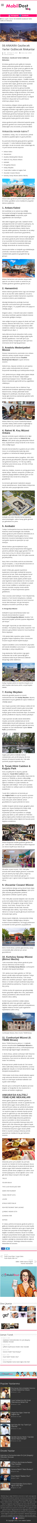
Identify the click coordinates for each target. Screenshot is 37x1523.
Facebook (25, 15)
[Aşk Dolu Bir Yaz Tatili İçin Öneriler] (5, 1429)
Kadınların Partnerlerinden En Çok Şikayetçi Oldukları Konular (16, 1456)
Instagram (14, 15)
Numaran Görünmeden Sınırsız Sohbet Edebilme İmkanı (23, 1389)
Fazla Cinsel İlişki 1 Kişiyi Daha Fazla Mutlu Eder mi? (13, 1256)
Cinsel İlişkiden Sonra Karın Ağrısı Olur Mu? (21, 1485)
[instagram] (16, 1518)
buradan (27, 1226)
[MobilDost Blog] (18, 6)
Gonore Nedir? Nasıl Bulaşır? (22, 1469)
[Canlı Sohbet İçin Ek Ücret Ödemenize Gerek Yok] (5, 1404)
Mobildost (21, 1518)
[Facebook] (14, 1518)
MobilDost (5, 99)
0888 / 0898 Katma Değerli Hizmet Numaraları (24, 1261)
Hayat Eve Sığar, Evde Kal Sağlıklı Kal (20, 1413)
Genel (11, 19)
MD (5, 53)
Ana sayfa (4, 19)
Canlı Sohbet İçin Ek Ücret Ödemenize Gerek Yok (21, 1401)
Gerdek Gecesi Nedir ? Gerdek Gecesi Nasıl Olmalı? (22, 1438)
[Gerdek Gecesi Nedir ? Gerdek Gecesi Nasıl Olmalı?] (5, 1441)
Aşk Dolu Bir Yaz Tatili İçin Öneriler (21, 1426)
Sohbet (30, 53)
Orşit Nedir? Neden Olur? (20, 1476)
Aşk (26, 53)
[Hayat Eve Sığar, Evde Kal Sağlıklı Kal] (5, 1417)
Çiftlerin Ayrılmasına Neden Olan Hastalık (21, 1463)
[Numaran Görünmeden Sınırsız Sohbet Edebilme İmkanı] (5, 1392)
